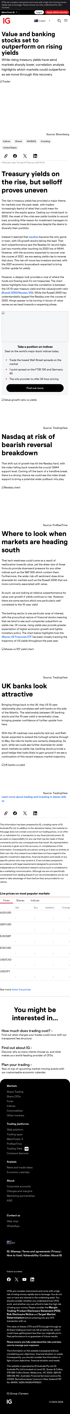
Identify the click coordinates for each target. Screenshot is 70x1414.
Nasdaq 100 (26, 292)
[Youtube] (24, 1279)
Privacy (55, 1251)
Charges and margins (19, 1190)
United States (10, 147)
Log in (39, 12)
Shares (18, 141)
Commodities (15, 1110)
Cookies (45, 1255)
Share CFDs (14, 1096)
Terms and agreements (36, 1251)
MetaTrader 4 (15, 1138)
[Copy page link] (5, 155)
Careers (23, 1393)
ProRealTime (14, 1143)
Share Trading (15, 1091)
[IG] (6, 21)
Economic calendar (18, 1172)
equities (33, 236)
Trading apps (14, 1134)
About (10, 1180)
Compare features (17, 1153)
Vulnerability (30, 1255)
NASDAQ (31, 141)
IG (8, 1251)
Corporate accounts (19, 1186)
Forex (6, 900)
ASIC (10, 1200)
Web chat (12, 1221)
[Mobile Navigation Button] (65, 20)
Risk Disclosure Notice (20, 1314)
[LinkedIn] (35, 155)
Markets (12, 1085)
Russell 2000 (9, 292)
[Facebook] (15, 155)
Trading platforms (18, 1123)
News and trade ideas (20, 1167)
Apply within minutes (57, 12)
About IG (56, 1255)
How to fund (14, 1255)
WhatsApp (13, 1225)
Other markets (15, 1115)
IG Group (12, 1393)
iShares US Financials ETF (17, 636)
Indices (6, 141)
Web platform (15, 1129)
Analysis (11, 1161)
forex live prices (21, 989)
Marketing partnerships (21, 1195)
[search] (59, 20)
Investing (45, 141)
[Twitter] (25, 155)
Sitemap (16, 1251)
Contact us (13, 1215)
